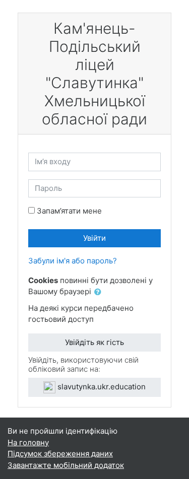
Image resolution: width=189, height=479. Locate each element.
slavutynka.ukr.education (100, 386)
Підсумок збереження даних (60, 453)
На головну (28, 442)
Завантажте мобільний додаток (66, 465)
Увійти (94, 238)
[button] (99, 292)
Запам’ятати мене (69, 211)
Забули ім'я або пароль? (72, 260)
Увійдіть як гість (94, 342)
